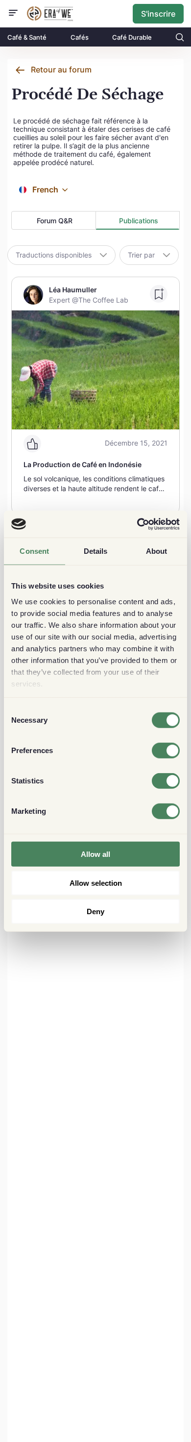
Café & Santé (27, 37)
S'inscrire (158, 14)
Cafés (80, 37)
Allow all (95, 854)
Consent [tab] (34, 551)
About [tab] (156, 551)
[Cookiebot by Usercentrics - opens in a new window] (137, 524)
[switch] (166, 750)
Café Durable (132, 37)
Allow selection (96, 882)
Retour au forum (61, 69)
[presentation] (54, 221)
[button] (65, 189)
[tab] (53, 220)
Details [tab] (96, 551)
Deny (95, 911)
